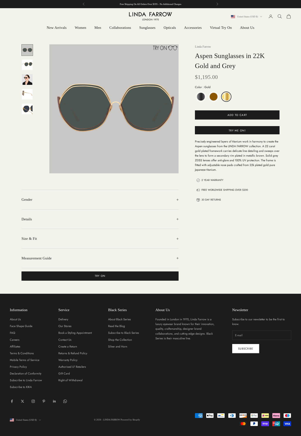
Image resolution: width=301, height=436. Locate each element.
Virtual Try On (221, 28)
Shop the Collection (120, 340)
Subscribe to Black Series (123, 333)
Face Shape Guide (21, 326)
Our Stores (64, 326)
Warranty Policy (67, 360)
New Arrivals (57, 28)
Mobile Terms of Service (24, 360)
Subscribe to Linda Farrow (26, 380)
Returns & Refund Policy (72, 353)
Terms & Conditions (22, 353)
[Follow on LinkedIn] (54, 401)
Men (97, 28)
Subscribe (245, 349)
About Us (247, 28)
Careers (14, 340)
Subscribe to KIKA (21, 387)
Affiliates (15, 346)
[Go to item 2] (27, 65)
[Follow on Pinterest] (44, 401)
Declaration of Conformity (25, 373)
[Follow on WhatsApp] (65, 401)
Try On (100, 276)
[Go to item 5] (27, 109)
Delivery (63, 319)
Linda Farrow (203, 46)
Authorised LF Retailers (72, 367)
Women (80, 28)
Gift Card (64, 373)
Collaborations (120, 28)
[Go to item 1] (27, 50)
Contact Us (64, 340)
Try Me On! (237, 130)
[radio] (200, 97)
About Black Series (119, 319)
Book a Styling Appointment (75, 333)
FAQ (12, 333)
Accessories (193, 28)
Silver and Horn (117, 346)
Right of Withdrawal (70, 380)
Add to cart (237, 115)
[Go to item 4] (27, 94)
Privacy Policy (18, 367)
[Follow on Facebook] (12, 401)
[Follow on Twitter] (22, 401)
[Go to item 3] (27, 79)
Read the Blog (116, 326)
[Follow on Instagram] (33, 401)
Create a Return (67, 346)
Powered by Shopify (130, 419)
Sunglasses (147, 28)
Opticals (170, 28)
